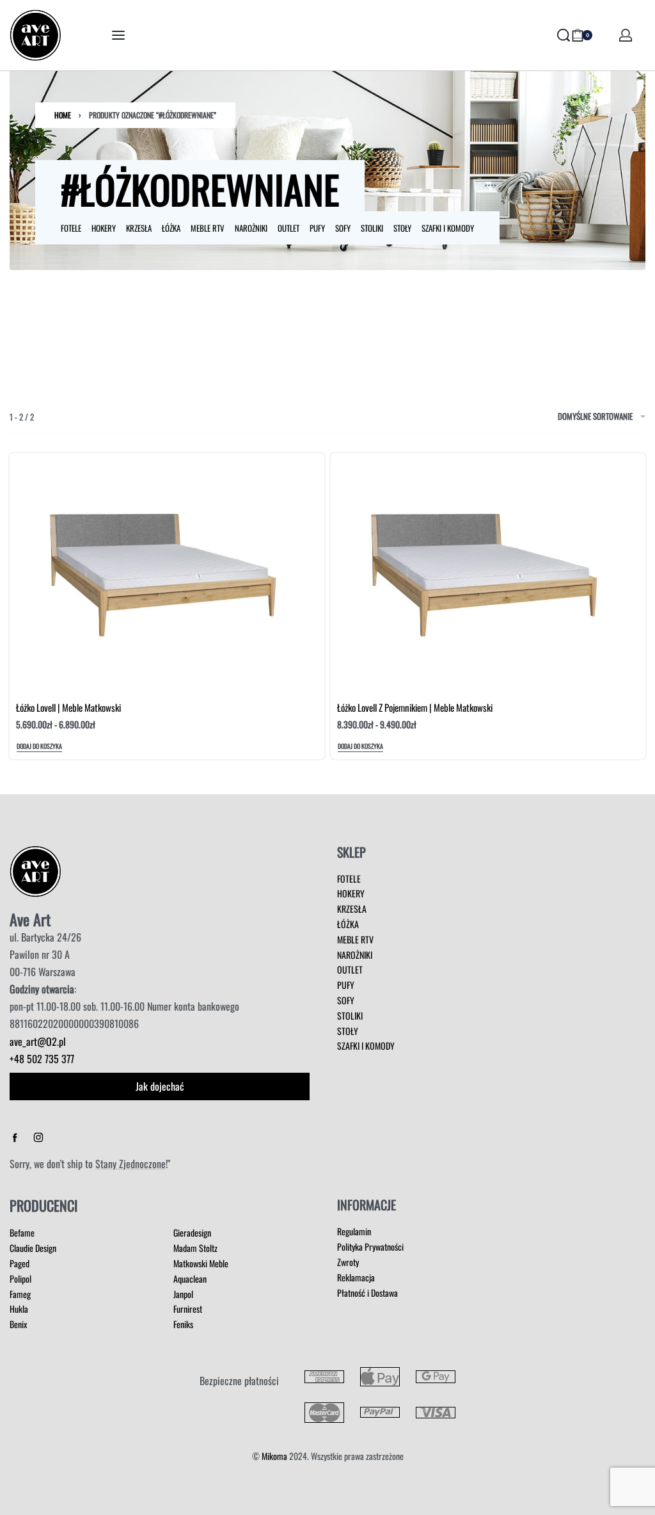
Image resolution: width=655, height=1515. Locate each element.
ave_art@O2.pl (38, 1041)
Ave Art (30, 919)
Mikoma (274, 1456)
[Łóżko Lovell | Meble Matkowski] (167, 571)
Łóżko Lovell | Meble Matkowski (68, 707)
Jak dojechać (160, 1086)
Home (62, 114)
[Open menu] (118, 35)
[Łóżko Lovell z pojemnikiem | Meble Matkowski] (488, 571)
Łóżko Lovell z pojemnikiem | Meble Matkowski (415, 707)
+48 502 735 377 (42, 1058)
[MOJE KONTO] (626, 35)
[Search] (563, 35)
